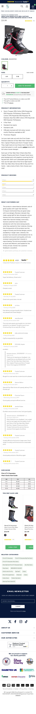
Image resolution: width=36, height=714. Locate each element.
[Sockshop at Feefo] (18, 645)
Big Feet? (18, 571)
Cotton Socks (6, 578)
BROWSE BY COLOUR (16, 568)
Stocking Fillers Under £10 (9, 581)
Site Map (31, 689)
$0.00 (33, 8)
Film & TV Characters (8, 558)
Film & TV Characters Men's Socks (10, 561)
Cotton (24, 571)
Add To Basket (24, 86)
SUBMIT (18, 606)
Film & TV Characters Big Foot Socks (23, 558)
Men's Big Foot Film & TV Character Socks (12, 565)
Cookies (16, 689)
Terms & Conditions (7, 689)
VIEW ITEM (12, 547)
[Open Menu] (2, 6)
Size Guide (30, 72)
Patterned (19, 575)
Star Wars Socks (28, 565)
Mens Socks (5, 568)
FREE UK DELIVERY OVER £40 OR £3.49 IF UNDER (17, 11)
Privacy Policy (23, 689)
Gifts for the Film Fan (8, 571)
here (24, 611)
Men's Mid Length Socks (8, 575)
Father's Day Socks (16, 578)
